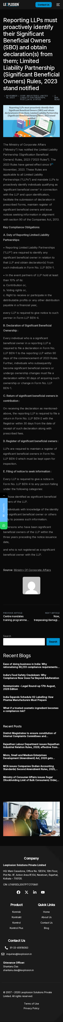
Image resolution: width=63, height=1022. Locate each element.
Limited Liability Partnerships (34, 97)
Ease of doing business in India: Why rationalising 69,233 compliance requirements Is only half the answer (30, 666)
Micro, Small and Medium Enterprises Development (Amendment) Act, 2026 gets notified (28, 757)
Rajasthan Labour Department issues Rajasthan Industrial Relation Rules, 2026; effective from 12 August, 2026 (31, 746)
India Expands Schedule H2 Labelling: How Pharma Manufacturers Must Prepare (28, 698)
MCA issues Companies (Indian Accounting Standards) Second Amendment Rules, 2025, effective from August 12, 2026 (29, 768)
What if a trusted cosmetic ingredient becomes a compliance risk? (30, 709)
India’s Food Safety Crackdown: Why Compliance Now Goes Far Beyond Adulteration (31, 676)
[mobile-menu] (57, 4)
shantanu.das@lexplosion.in (18, 970)
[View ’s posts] (31, 585)
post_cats (26, 99)
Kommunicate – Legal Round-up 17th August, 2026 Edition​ (29, 687)
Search (7, 636)
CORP (23, 96)
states (37, 99)
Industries (33, 96)
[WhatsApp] (4, 525)
